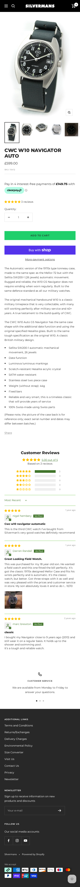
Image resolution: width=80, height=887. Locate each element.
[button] (12, 201)
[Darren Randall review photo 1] (13, 600)
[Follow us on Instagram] (17, 840)
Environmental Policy (18, 745)
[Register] (59, 810)
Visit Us (9, 759)
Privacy (9, 772)
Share (8, 433)
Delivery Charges (15, 739)
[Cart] (74, 6)
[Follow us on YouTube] (25, 840)
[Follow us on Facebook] (8, 840)
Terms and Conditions (18, 725)
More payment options (40, 259)
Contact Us (11, 765)
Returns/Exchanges (17, 732)
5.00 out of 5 (50, 460)
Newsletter (11, 779)
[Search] (13, 6)
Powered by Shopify (33, 854)
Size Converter (13, 752)
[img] (12, 510)
